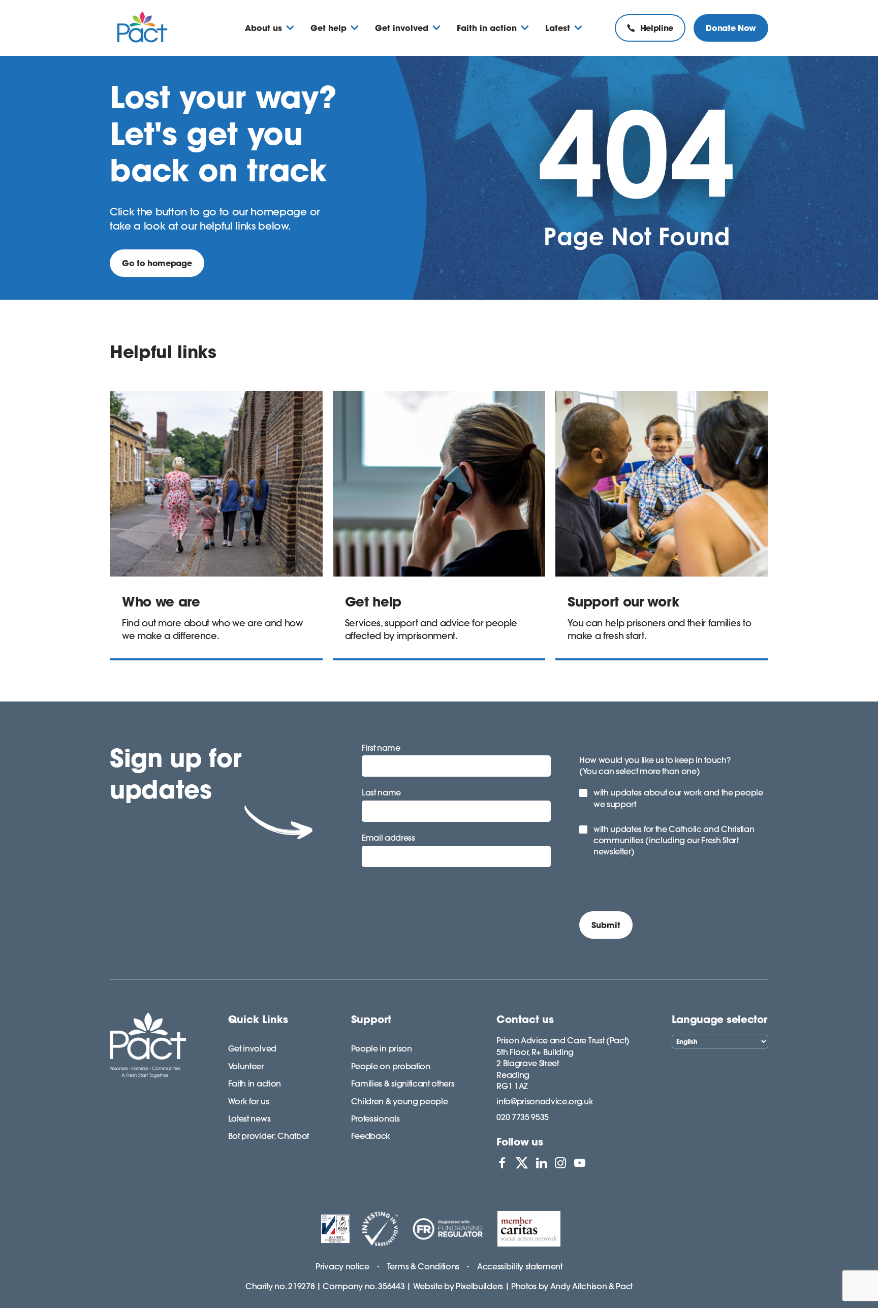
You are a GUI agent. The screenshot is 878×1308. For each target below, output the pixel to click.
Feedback (370, 1136)
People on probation (390, 1066)
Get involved (252, 1048)
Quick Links (258, 1019)
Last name (381, 792)
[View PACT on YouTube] (579, 1162)
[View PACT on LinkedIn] (541, 1162)
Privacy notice (342, 1266)
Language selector (719, 1019)
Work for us (248, 1101)
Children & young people (399, 1101)
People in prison (381, 1048)
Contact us (525, 1019)
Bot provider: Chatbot (268, 1136)
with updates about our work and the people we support (678, 798)
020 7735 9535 (522, 1117)
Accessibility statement (519, 1266)
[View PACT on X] (522, 1162)
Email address (388, 838)
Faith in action (254, 1083)
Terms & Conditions (423, 1266)
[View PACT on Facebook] (502, 1162)
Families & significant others (403, 1083)
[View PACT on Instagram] (560, 1162)
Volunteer (246, 1066)
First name (381, 748)
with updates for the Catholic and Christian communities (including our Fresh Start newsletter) (673, 840)
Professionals (375, 1118)
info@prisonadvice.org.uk (544, 1101)
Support (371, 1019)
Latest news (249, 1118)
